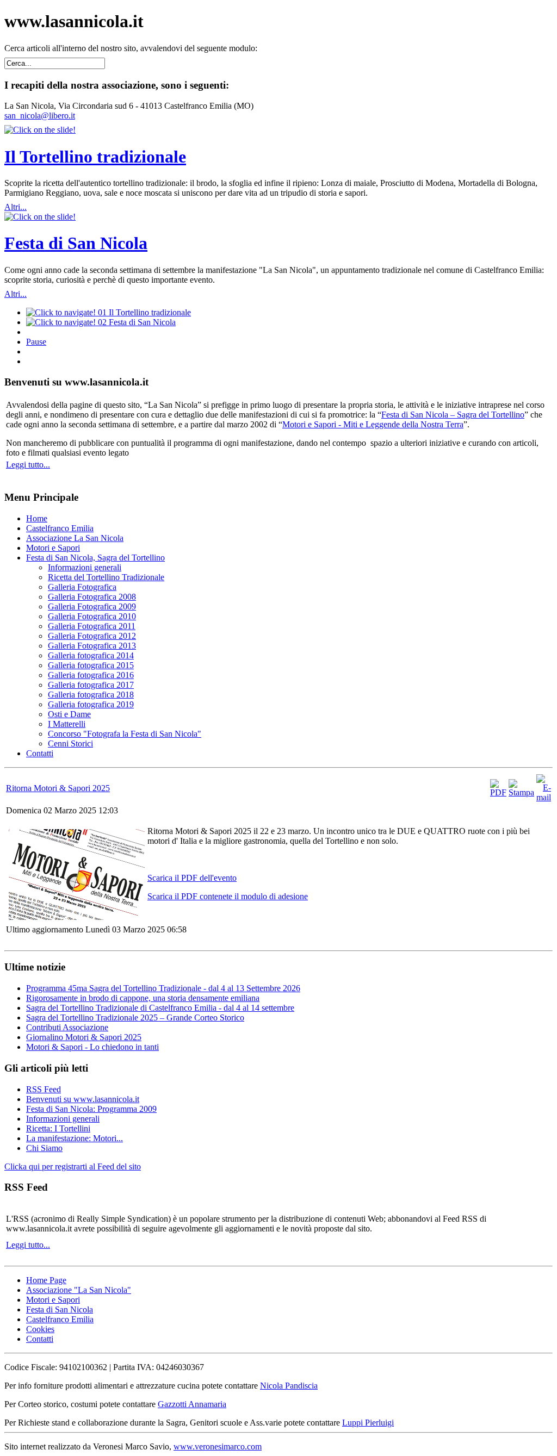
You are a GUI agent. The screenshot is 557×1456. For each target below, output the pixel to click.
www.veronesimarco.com (218, 1446)
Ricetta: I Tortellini (58, 1128)
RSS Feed (43, 1089)
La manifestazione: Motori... (74, 1138)
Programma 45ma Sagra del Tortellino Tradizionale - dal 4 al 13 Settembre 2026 (163, 988)
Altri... (15, 206)
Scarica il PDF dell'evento (192, 877)
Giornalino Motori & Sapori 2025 (83, 1037)
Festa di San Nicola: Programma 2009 (91, 1108)
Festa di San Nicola (75, 243)
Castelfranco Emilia (60, 1319)
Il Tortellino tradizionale (95, 156)
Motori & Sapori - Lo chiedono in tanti (92, 1046)
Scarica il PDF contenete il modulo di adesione (227, 896)
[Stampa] (521, 792)
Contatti (39, 1338)
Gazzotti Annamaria (192, 1404)
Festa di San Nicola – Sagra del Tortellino (452, 414)
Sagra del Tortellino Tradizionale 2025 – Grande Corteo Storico (135, 1017)
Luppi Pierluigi (368, 1422)
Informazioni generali (63, 1118)
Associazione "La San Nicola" (78, 1290)
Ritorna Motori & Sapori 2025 (58, 788)
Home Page (46, 1280)
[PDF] (498, 792)
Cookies (40, 1329)
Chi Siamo (44, 1148)
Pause (36, 341)
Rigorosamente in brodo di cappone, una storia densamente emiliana (142, 998)
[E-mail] (543, 797)
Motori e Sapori (53, 1299)
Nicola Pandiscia (289, 1385)
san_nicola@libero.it (39, 115)
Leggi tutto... (28, 464)
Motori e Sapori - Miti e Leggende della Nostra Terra (372, 424)
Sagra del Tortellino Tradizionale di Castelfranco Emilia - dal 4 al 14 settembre (160, 1007)
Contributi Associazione (67, 1027)
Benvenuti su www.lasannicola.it (82, 1099)
